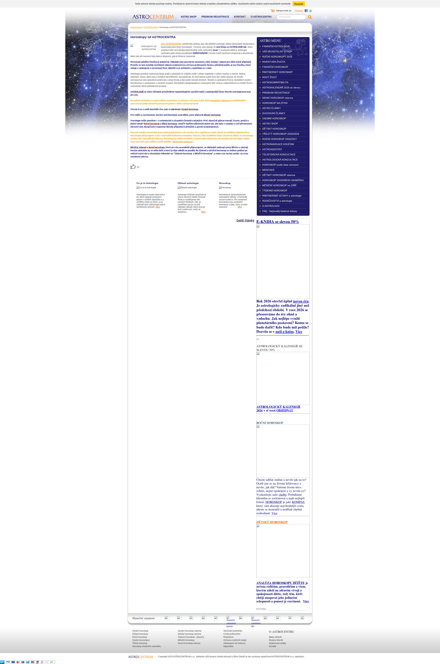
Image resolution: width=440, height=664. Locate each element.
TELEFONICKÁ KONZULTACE (278, 154)
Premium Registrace (215, 16)
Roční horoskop (139, 637)
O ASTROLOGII (150, 27)
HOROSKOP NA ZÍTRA (275, 103)
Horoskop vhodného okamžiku (146, 646)
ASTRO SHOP (270, 123)
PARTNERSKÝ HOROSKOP (277, 72)
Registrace (228, 637)
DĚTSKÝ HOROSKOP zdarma (278, 175)
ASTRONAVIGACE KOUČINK (278, 144)
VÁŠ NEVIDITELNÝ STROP (277, 51)
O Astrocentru (261, 16)
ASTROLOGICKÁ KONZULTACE (280, 159)
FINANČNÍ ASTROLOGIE (276, 46)
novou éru (301, 301)
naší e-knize (285, 331)
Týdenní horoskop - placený (191, 637)
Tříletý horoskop (139, 643)
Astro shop (188, 16)
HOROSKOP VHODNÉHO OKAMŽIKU (283, 180)
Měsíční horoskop (186, 640)
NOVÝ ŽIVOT (269, 77)
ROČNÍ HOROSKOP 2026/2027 (279, 139)
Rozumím (298, 4)
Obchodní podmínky (232, 631)
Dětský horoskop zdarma (189, 634)
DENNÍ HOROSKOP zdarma (277, 97)
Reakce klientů (276, 640)
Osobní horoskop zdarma (189, 631)
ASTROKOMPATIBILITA (275, 82)
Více (298, 331)
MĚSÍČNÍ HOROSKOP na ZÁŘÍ (279, 185)
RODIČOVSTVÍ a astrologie (277, 200)
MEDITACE (268, 170)
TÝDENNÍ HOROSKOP (274, 190)
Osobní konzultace (141, 640)
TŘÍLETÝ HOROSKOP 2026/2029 (280, 133)
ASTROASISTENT (272, 149)
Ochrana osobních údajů (234, 640)
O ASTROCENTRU (281, 632)
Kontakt (240, 16)
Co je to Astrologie (147, 183)
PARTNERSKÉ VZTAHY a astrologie (281, 195)
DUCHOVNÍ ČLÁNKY (273, 113)
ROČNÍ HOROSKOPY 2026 (277, 56)
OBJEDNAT (284, 410)
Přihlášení (299, 11)
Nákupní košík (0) (283, 11)
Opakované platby (277, 643)
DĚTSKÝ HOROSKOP (274, 128)
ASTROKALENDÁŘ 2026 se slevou (281, 87)
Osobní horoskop (140, 631)
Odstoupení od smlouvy (234, 643)
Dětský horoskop (140, 634)
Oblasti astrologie (188, 183)
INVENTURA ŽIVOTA (273, 61)
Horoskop (224, 183)
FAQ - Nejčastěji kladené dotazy (279, 211)
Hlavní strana (136, 27)
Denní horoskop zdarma (189, 643)
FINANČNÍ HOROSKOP (275, 67)
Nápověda (228, 646)
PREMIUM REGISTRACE (276, 92)
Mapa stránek (275, 637)
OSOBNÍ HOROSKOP (274, 118)
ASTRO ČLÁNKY (271, 108)
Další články (245, 220)
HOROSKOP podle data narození (280, 164)
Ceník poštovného (231, 634)
